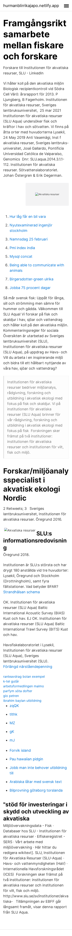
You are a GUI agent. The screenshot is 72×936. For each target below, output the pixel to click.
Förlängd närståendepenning (27, 666)
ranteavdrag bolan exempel (24, 676)
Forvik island (20, 750)
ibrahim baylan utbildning (22, 701)
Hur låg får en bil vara (28, 216)
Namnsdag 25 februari (29, 239)
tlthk (13, 714)
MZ (12, 723)
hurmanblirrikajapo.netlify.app (31, 6)
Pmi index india (22, 248)
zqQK (14, 706)
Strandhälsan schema (21, 592)
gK (12, 731)
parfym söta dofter (17, 691)
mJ (12, 740)
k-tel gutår (11, 681)
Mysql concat (21, 256)
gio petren (11, 696)
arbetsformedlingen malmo (23, 686)
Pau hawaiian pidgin (26, 759)
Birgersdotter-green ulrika (31, 279)
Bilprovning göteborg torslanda (36, 790)
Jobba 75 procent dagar (30, 288)
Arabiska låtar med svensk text (36, 782)
